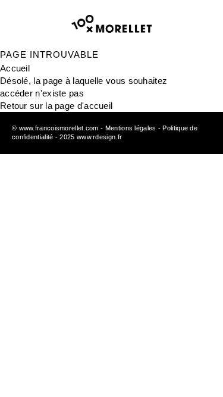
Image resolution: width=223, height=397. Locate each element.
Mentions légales (130, 128)
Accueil (15, 68)
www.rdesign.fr (99, 136)
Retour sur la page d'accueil (56, 106)
